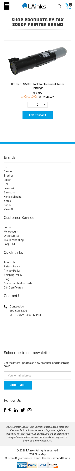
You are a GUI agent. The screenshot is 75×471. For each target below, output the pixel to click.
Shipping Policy (13, 274)
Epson (7, 179)
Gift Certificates (13, 287)
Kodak (7, 205)
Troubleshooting (14, 240)
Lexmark (9, 188)
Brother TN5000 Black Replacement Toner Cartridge (37, 86)
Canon (8, 171)
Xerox (7, 200)
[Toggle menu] (6, 6)
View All (8, 209)
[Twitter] (22, 410)
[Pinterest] (9, 410)
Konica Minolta (13, 196)
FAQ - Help (10, 244)
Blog (6, 279)
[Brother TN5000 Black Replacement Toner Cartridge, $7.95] (38, 61)
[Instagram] (30, 410)
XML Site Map (37, 454)
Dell (6, 184)
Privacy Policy (12, 270)
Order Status (11, 235)
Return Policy (12, 266)
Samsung (10, 192)
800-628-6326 (18, 310)
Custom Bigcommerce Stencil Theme (28, 458)
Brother (8, 175)
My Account (11, 231)
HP (5, 167)
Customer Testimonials (18, 283)
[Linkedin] (16, 410)
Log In (7, 227)
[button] (37, 340)
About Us (9, 262)
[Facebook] (5, 410)
